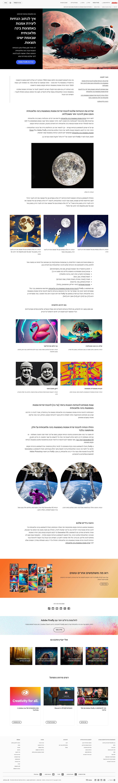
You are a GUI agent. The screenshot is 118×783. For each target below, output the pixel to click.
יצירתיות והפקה (88, 750)
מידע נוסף (59, 630)
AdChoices (5, 780)
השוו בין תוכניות (63, 2)
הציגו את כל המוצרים (111, 761)
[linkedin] (95, 780)
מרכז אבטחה (17, 761)
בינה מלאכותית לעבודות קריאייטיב (108, 743)
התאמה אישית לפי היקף (86, 743)
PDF (114, 752)
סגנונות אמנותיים (84, 284)
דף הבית (115, 7)
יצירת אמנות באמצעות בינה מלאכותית (78, 543)
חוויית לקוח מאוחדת (87, 747)
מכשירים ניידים (74, 2)
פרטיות (43, 780)
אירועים (18, 750)
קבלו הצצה (104, 584)
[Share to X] (65, 608)
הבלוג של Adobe (16, 768)
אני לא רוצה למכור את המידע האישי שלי (17, 780)
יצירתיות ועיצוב (106, 2)
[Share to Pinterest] (57, 608)
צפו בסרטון (83, 722)
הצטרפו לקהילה (51, 722)
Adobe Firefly (96, 2)
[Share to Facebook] (69, 608)
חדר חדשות (17, 752)
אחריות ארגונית (17, 754)
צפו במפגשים (16, 722)
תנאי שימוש (39, 780)
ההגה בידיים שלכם (102, 101)
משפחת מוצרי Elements (110, 757)
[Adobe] (114, 2)
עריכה (83, 2)
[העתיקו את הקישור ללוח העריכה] (49, 608)
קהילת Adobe (41, 747)
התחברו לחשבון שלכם (15, 743)
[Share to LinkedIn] (61, 608)
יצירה (89, 2)
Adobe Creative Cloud (106, 7)
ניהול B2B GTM (88, 752)
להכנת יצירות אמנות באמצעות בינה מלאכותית (64, 288)
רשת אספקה (17, 759)
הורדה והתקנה (41, 745)
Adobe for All (17, 766)
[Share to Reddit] (53, 608)
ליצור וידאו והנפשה (111, 750)
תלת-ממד (113, 754)
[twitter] (98, 780)
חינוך (67, 743)
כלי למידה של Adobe (40, 750)
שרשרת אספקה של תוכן (86, 745)
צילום (114, 745)
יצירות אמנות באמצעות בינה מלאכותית (73, 118)
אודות (19, 745)
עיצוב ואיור (113, 747)
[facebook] (104, 780)
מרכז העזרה (41, 743)
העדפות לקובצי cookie (31, 780)
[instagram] (101, 780)
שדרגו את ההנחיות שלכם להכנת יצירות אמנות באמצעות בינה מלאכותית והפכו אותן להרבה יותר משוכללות (94, 83)
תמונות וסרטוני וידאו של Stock (109, 759)
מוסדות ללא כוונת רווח (63, 745)
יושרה (19, 764)
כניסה (5, 2)
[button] (10, 2)
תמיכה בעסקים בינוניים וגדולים (38, 752)
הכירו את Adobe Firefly (26, 62)
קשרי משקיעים (17, 757)
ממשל (66, 747)
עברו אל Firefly (17, 2)
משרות (18, 747)
